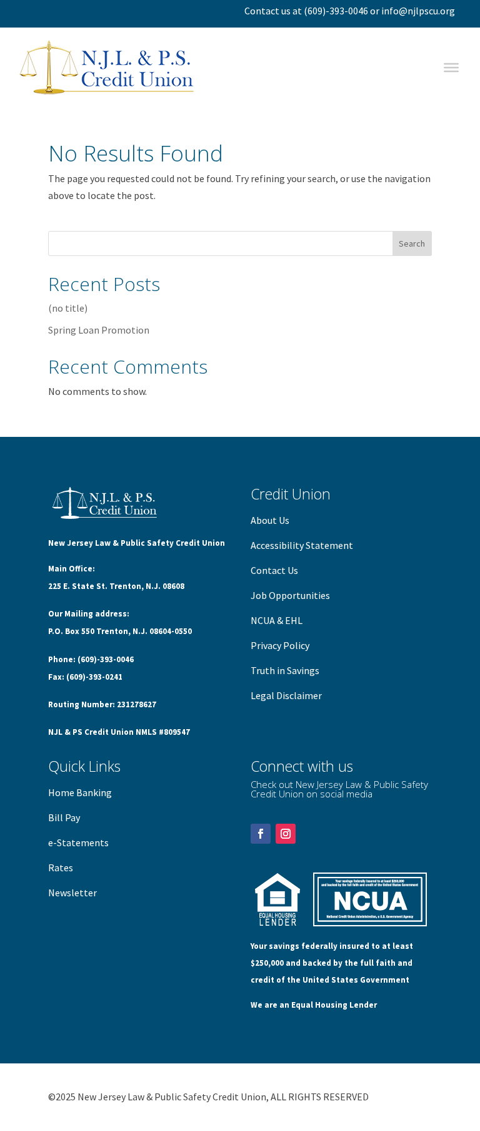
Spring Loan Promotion (98, 330)
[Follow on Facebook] (261, 834)
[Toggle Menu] (451, 67)
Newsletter (72, 892)
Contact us (267, 10)
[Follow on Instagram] (286, 834)
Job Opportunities (290, 595)
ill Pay (67, 817)
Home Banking (80, 792)
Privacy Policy (280, 645)
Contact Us (274, 570)
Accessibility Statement (302, 545)
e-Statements (78, 842)
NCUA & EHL (276, 620)
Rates (60, 867)
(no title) (68, 308)
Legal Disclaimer (286, 695)
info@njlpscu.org (418, 10)
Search (412, 243)
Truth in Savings (285, 670)
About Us (270, 520)
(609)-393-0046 (336, 10)
